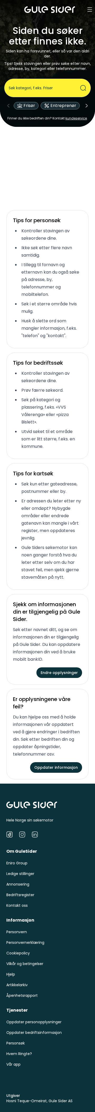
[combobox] (44, 88)
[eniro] (49, 9)
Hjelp (10, 974)
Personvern (16, 932)
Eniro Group (16, 863)
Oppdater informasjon (56, 767)
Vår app (13, 1064)
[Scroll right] (86, 105)
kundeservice (76, 118)
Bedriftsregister (20, 894)
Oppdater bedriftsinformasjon (34, 1032)
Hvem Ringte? (19, 1053)
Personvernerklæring (25, 942)
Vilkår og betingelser (24, 963)
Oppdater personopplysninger (33, 1022)
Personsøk (15, 1043)
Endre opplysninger (59, 672)
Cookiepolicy (18, 953)
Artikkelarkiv (17, 985)
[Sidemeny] (90, 9)
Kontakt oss (17, 905)
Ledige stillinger (20, 873)
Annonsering (17, 884)
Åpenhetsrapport (22, 995)
